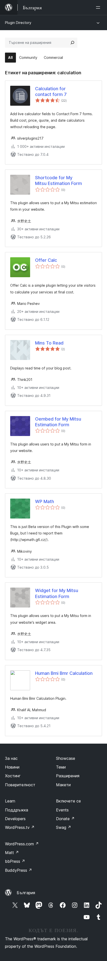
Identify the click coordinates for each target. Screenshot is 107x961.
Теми (61, 767)
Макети (63, 784)
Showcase (65, 758)
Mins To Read (49, 343)
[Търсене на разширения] (72, 43)
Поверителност (20, 784)
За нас (11, 758)
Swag (63, 827)
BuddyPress (18, 870)
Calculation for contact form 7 (51, 91)
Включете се (68, 800)
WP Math (44, 501)
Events (62, 809)
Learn (10, 800)
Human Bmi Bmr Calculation (64, 673)
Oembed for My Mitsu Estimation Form (58, 421)
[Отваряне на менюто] (99, 7)
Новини (12, 767)
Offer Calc (46, 260)
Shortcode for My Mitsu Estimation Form (58, 180)
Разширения (67, 775)
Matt (12, 852)
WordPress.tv (20, 827)
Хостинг (13, 775)
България (26, 892)
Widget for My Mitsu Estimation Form (56, 593)
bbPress (15, 861)
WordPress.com (22, 843)
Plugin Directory (18, 22)
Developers (15, 818)
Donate (65, 818)
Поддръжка (16, 809)
